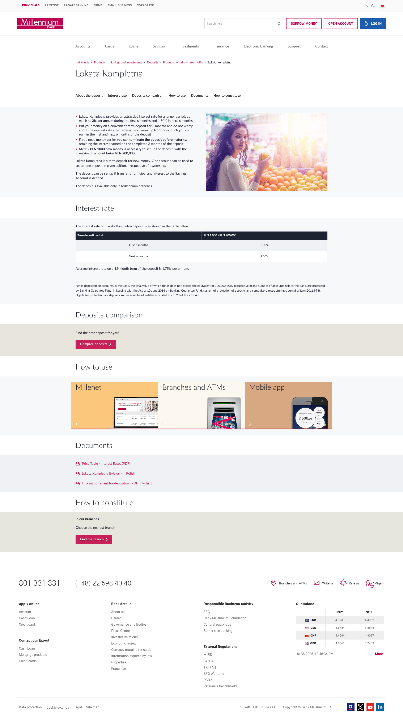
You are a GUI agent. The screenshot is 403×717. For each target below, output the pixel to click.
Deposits (152, 62)
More (379, 654)
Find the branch (92, 539)
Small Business (119, 5)
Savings (159, 46)
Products (100, 62)
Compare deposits (93, 344)
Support (294, 46)
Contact (321, 46)
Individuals (31, 5)
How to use (177, 95)
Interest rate (117, 95)
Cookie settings (57, 707)
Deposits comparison (147, 95)
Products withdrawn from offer (183, 62)
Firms (98, 5)
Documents (199, 95)
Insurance (221, 46)
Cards (109, 46)
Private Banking (76, 5)
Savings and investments (126, 62)
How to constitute (227, 95)
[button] (382, 5)
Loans (133, 46)
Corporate (145, 5)
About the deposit (89, 95)
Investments (189, 46)
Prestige (52, 5)
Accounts (82, 46)
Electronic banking (258, 46)
